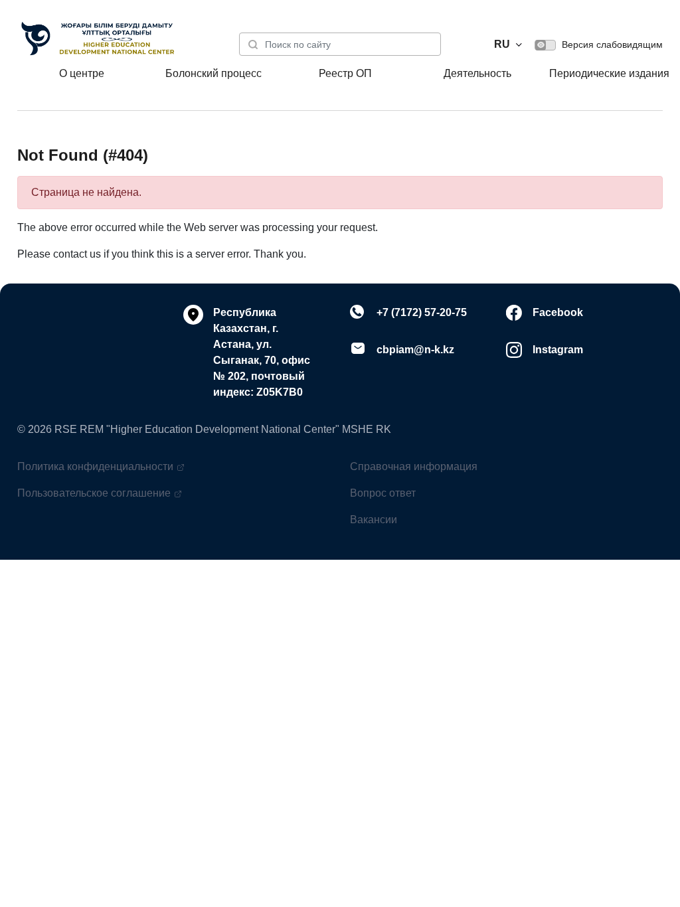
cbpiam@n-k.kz (415, 349)
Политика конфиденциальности (95, 466)
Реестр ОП (345, 73)
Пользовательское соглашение (94, 493)
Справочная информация (413, 466)
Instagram (558, 349)
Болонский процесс (213, 73)
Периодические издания (609, 73)
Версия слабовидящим (611, 44)
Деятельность (477, 73)
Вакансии (373, 519)
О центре (81, 73)
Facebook (558, 312)
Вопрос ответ (383, 493)
